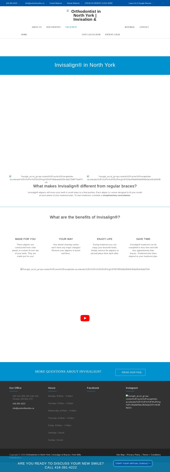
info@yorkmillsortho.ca (34, 3)
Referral (130, 27)
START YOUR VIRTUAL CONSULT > (132, 463)
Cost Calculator (91, 35)
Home (24, 35)
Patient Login (112, 35)
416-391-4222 (11, 3)
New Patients (53, 27)
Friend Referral (56, 3)
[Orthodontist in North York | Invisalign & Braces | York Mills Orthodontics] (85, 15)
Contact (144, 27)
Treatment (71, 27)
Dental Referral (73, 3)
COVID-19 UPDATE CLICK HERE (99, 3)
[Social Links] (159, 3)
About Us (37, 27)
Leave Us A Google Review (140, 3)
